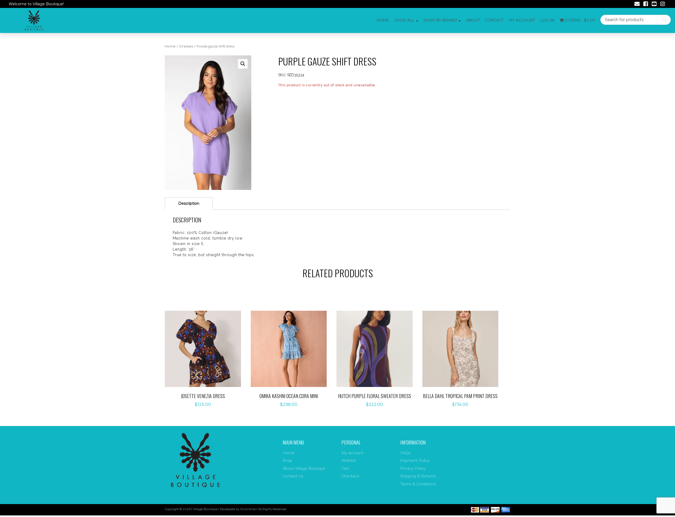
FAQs (405, 453)
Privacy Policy (413, 468)
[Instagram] (662, 4)
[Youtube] (654, 4)
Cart (345, 468)
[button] (243, 64)
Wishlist (348, 460)
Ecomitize (248, 509)
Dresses (186, 46)
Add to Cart (205, 343)
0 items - (579, 20)
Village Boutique (205, 509)
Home (383, 20)
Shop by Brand (440, 20)
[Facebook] (645, 4)
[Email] (637, 4)
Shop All (404, 20)
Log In (547, 20)
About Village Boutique (304, 468)
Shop (287, 460)
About (473, 20)
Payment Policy (415, 460)
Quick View (206, 359)
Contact (494, 20)
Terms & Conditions (418, 484)
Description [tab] (188, 203)
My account (522, 20)
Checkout (350, 476)
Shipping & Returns (418, 476)
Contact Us (293, 476)
